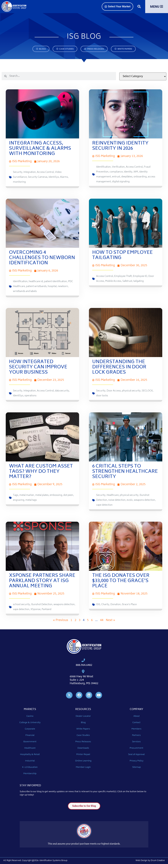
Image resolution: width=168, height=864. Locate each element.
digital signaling (121, 182)
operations (30, 396)
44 (101, 620)
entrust (116, 177)
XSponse (36, 609)
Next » (110, 620)
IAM (136, 172)
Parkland (46, 609)
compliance (116, 172)
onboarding (140, 177)
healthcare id (36, 281)
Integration (29, 172)
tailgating (138, 281)
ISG (98, 605)
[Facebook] (79, 695)
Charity (105, 605)
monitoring (19, 182)
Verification (118, 167)
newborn (63, 286)
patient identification (55, 281)
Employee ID (140, 276)
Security (17, 172)
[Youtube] (98, 695)
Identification (103, 167)
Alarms (64, 177)
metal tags (31, 500)
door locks (102, 396)
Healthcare (113, 495)
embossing (56, 495)
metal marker (26, 495)
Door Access (114, 391)
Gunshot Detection (41, 605)
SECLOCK (147, 391)
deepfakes (126, 177)
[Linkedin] (89, 695)
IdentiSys (54, 177)
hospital (52, 286)
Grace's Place (129, 605)
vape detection (104, 505)
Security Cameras (37, 177)
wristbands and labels (25, 291)
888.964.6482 (84, 665)
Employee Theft (123, 276)
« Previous (60, 620)
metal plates (42, 495)
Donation (115, 605)
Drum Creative (158, 860)
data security (62, 391)
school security (21, 605)
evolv (130, 500)
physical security (131, 391)
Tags (15, 495)
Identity (128, 172)
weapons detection (144, 500)
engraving (18, 500)
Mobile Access (113, 281)
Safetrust (127, 281)
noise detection (117, 500)
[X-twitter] (69, 695)
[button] (139, 6)
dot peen (68, 495)
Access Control (45, 172)
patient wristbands (36, 286)
